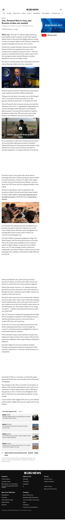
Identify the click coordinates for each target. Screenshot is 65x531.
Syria (6, 455)
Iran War (9, 13)
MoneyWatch (46, 13)
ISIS (24, 39)
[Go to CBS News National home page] (32, 9)
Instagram (26, 484)
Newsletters (5, 495)
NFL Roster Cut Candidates (10, 484)
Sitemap (4, 504)
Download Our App (7, 500)
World (23, 13)
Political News (6, 479)
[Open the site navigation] (13, 9)
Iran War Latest (6, 481)
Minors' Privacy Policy (50, 489)
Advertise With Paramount (30, 497)
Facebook (26, 481)
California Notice (49, 481)
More (20, 411)
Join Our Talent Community (31, 500)
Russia (36, 453)
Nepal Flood (16, 13)
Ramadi (30, 453)
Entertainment (56, 13)
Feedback (26, 504)
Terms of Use (48, 486)
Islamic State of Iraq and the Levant (16, 453)
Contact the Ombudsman (30, 507)
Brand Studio (5, 502)
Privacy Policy (48, 479)
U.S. (4, 13)
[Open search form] (61, 10)
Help (24, 502)
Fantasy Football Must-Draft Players (10, 486)
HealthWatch (37, 13)
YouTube (25, 479)
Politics (29, 13)
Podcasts (4, 497)
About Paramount (28, 495)
